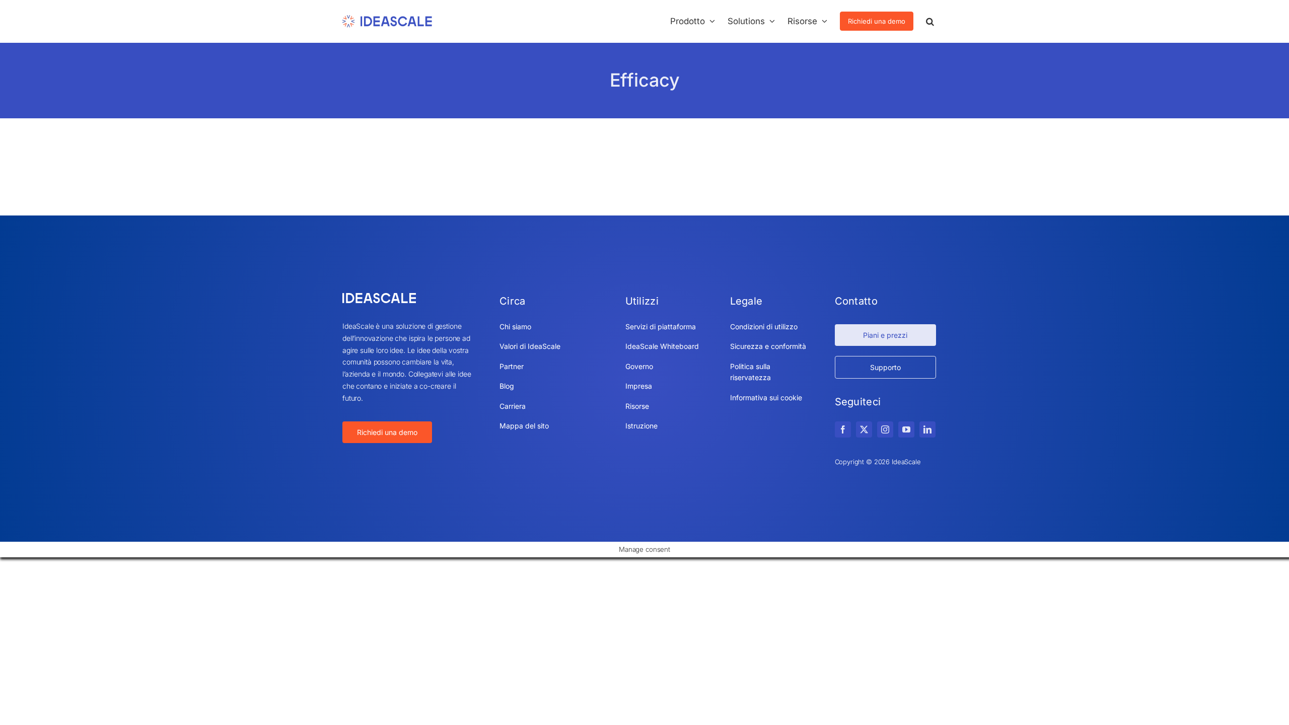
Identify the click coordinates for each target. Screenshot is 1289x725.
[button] (930, 21)
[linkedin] (927, 429)
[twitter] (864, 429)
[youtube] (906, 429)
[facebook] (843, 429)
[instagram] (885, 429)
